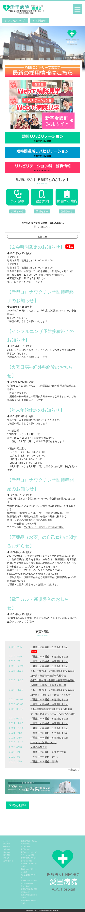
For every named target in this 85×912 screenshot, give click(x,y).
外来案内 (6, 846)
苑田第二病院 (25, 846)
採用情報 (6, 855)
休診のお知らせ (38, 747)
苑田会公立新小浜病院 (29, 881)
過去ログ (75, 769)
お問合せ (40, 20)
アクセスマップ (16, 20)
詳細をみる (17, 211)
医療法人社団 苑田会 (29, 841)
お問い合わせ (8, 861)
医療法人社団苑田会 (39, 910)
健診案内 (6, 852)
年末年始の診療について (43, 742)
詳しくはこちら (42, 226)
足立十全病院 (25, 886)
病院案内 (6, 844)
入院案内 (6, 849)
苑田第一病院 (25, 844)
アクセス (6, 858)
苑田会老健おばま (27, 883)
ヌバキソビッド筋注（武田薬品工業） (44, 527)
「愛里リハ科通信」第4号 (44, 756)
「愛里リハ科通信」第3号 (44, 761)
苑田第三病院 (25, 849)
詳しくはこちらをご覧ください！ (25, 282)
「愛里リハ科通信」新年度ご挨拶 (48, 752)
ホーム (5, 841)
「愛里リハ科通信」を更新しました (49, 647)
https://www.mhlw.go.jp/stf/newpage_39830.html (32, 573)
